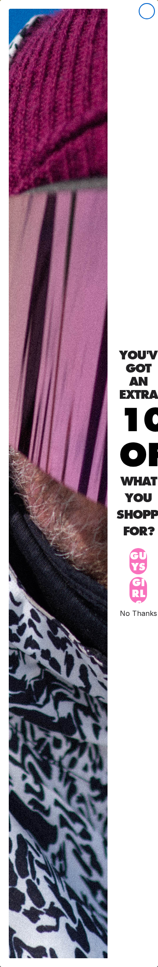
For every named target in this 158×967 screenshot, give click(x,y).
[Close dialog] (146, 11)
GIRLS (138, 590)
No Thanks (138, 613)
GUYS (138, 561)
